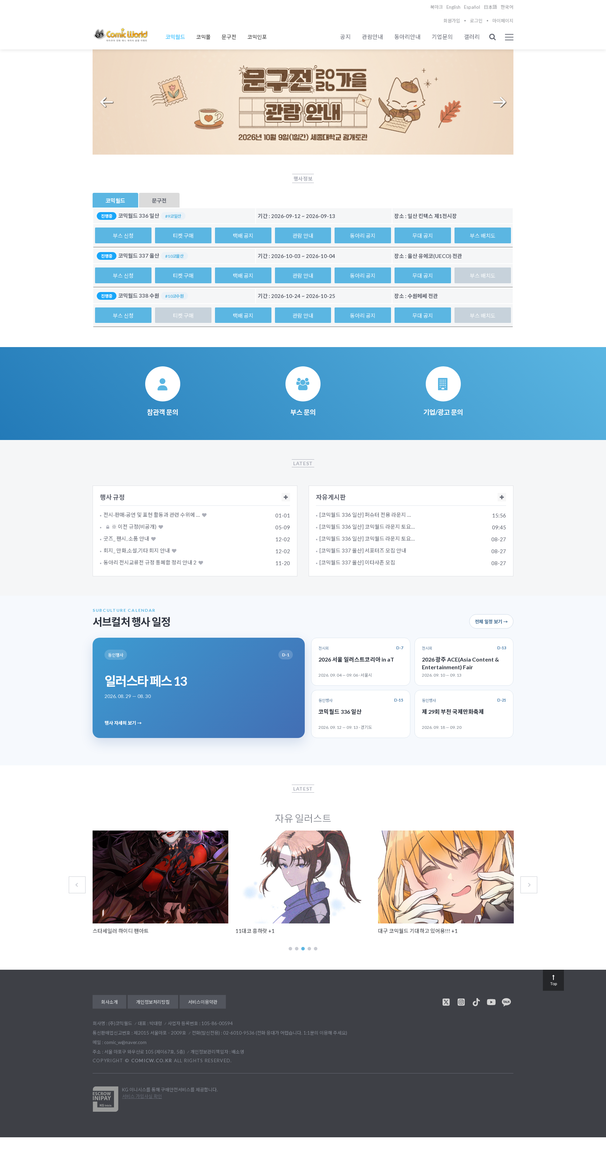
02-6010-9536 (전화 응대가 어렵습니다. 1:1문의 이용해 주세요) (285, 1033)
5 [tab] (315, 948)
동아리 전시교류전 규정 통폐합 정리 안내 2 (149, 562)
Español (472, 7)
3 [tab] (303, 948)
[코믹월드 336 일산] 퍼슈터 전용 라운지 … (365, 514)
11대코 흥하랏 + (255, 931)
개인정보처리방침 (153, 1002)
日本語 (490, 7)
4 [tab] (309, 948)
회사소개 (109, 1002)
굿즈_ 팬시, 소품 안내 (126, 538)
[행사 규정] (286, 497)
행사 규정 (112, 497)
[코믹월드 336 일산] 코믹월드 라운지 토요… (367, 526)
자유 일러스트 (303, 818)
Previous (77, 884)
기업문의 (442, 36)
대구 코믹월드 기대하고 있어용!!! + (418, 931)
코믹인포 (257, 37)
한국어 (507, 7)
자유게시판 (331, 497)
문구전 (229, 37)
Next (499, 102)
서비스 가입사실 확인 (142, 1096)
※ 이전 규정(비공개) (133, 526)
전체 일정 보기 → (491, 621)
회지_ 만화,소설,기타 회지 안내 (136, 550)
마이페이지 (502, 20)
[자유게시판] (502, 497)
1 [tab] (290, 948)
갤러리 (472, 36)
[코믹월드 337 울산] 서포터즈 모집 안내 (362, 550)
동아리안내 (407, 36)
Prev (106, 102)
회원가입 (451, 20)
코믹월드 (175, 37)
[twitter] (446, 1002)
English (453, 7)
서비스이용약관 (202, 1002)
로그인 (476, 20)
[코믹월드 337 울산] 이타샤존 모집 (357, 562)
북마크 (436, 7)
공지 (345, 36)
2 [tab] (296, 948)
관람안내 (372, 36)
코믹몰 (203, 37)
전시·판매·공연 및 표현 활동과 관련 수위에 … (151, 514)
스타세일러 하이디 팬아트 (121, 931)
